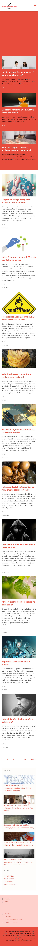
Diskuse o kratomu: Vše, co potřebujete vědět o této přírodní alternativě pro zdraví (17, 788)
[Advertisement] (19, 36)
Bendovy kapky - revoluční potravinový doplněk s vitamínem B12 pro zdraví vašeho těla (18, 862)
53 (25, 759)
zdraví (3, 87)
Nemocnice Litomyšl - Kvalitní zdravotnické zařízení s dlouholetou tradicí (18, 808)
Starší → (33, 759)
